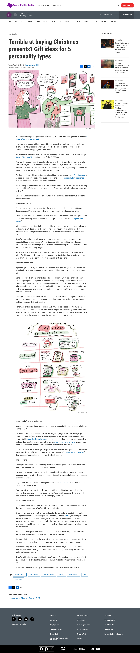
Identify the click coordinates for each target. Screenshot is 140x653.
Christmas (18, 579)
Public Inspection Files (84, 625)
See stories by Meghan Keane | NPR (24, 598)
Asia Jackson (79, 175)
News (8, 21)
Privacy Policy (54, 634)
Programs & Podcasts (46, 21)
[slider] (18, 15)
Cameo (67, 516)
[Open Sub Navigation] (12, 21)
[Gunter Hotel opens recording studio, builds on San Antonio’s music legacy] (107, 43)
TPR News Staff (109, 620)
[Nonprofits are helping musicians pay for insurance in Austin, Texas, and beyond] (107, 84)
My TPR (113, 21)
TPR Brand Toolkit (56, 629)
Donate (128, 5)
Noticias (19, 21)
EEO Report (81, 620)
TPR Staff (107, 615)
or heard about (69, 452)
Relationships (73, 574)
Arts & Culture (13, 34)
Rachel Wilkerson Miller (25, 157)
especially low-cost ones (74, 178)
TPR (85, 574)
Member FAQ (81, 634)
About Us (53, 615)
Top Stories (34, 574)
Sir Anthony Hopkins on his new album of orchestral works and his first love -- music (122, 67)
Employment (54, 625)
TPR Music (29, 21)
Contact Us (53, 620)
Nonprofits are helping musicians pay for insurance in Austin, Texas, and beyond (122, 87)
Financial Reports (82, 615)
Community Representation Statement (59, 639)
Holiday (61, 574)
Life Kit (81, 452)
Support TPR (101, 21)
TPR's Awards (108, 629)
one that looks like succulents (40, 439)
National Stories (48, 574)
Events (77, 21)
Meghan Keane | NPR (32, 65)
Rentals (79, 638)
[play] (9, 15)
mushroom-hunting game (64, 442)
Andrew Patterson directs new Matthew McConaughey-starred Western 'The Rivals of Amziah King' (121, 110)
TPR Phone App (109, 625)
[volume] (15, 15)
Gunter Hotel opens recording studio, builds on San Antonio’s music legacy (122, 47)
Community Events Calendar (113, 634)
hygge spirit (64, 483)
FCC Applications (82, 629)
